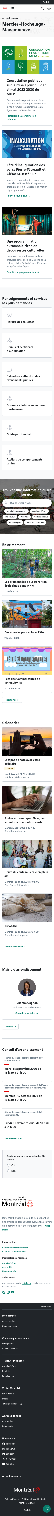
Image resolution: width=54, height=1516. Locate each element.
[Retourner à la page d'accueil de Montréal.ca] (5, 8)
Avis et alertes (8, 1321)
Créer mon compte (10, 1326)
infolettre (26, 1283)
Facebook (10, 1444)
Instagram (10, 1449)
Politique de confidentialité (34, 1499)
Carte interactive (41, 517)
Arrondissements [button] (11, 1476)
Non (13, 1170)
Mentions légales (27, 1503)
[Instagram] (8, 1292)
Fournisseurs (8, 1376)
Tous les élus (10, 1027)
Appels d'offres (9, 1263)
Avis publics (7, 1267)
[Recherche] (42, 8)
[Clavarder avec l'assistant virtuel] (47, 1509)
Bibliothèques (15, 522)
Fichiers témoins (12, 1499)
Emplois (6, 1371)
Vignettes (25, 517)
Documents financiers (35, 522)
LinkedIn (10, 1454)
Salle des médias (10, 1349)
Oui (13, 1165)
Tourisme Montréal (10, 1404)
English (46, 2)
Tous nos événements (15, 946)
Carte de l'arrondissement (14, 1251)
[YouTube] (12, 1292)
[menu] (13, 8)
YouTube (10, 1464)
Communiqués (9, 1271)
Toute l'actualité (12, 700)
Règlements (7, 1426)
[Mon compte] (49, 8)
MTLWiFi (6, 1399)
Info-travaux (10, 517)
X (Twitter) (11, 1459)
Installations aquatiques (16, 511)
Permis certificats (39, 511)
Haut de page (45, 1306)
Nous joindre (8, 1344)
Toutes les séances (13, 1138)
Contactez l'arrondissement (15, 1248)
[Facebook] (4, 1292)
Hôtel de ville (8, 1394)
